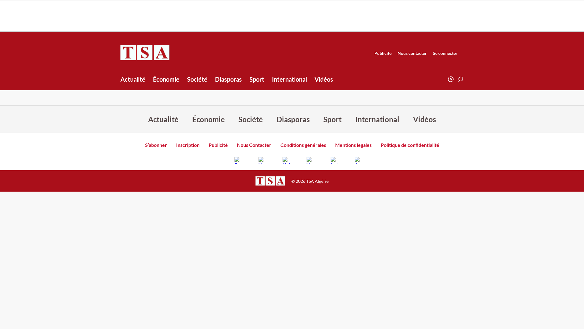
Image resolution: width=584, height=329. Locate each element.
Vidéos (324, 79)
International (289, 79)
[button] (460, 79)
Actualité (132, 79)
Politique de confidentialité (410, 145)
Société (197, 79)
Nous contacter (412, 53)
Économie (166, 79)
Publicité (382, 53)
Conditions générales (303, 145)
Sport (256, 79)
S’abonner (156, 145)
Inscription (188, 145)
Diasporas (228, 79)
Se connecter (445, 53)
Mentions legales (353, 145)
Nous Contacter (254, 145)
